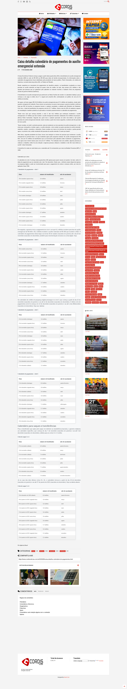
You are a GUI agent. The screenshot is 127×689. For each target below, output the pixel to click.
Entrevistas (95, 238)
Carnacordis (89, 222)
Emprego (88, 238)
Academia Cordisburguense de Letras (96, 208)
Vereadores (95, 302)
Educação (94, 235)
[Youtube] (24, 1)
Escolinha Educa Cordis (92, 254)
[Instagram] (21, 1)
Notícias (63, 13)
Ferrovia (88, 257)
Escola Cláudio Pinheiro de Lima (94, 240)
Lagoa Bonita (89, 270)
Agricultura (89, 211)
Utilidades (52, 13)
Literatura (96, 270)
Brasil (87, 219)
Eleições (100, 235)
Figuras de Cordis (100, 257)
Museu (96, 286)
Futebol (88, 259)
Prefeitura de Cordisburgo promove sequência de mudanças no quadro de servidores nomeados (96, 323)
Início (42, 13)
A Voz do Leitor (90, 206)
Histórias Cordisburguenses (93, 267)
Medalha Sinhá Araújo (92, 281)
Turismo (99, 299)
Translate (101, 660)
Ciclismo (95, 222)
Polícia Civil (99, 289)
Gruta (101, 262)
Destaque (99, 232)
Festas (93, 257)
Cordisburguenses (90, 230)
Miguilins (100, 283)
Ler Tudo (87, 331)
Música (101, 286)
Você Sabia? (103, 302)
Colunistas (74, 13)
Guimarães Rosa (90, 265)
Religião (88, 297)
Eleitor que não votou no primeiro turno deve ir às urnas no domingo (64, 580)
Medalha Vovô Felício (91, 283)
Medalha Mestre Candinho (93, 278)
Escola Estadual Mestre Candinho (95, 243)
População (34, 57)
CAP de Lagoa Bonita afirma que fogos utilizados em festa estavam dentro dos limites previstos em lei (96, 365)
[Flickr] (27, 1)
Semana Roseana (90, 299)
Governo (93, 259)
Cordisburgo (89, 224)
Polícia (93, 289)
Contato (85, 13)
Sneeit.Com (66, 677)
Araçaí (94, 211)
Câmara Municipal (90, 232)
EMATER (88, 235)
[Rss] (30, 1)
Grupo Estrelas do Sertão (92, 262)
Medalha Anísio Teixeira (92, 273)
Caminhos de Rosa (95, 219)
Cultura (99, 230)
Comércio (102, 222)
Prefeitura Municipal (91, 294)
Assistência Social (90, 214)
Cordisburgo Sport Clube (92, 227)
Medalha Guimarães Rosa (93, 275)
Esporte (101, 254)
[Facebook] (18, 1)
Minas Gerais (89, 286)
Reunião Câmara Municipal (98, 297)
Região (100, 294)
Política (88, 291)
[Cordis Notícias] (63, 9)
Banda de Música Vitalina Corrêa (94, 216)
